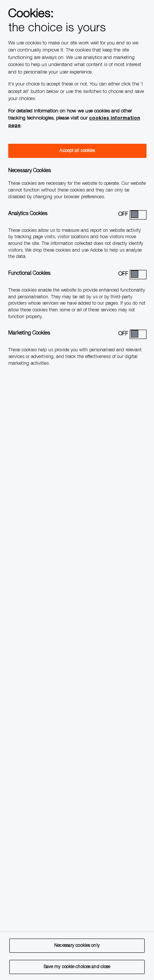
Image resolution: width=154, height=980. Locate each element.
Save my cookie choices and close (77, 967)
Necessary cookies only (77, 945)
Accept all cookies (77, 151)
